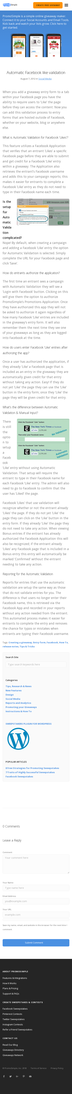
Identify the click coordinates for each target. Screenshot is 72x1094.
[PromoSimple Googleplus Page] (17, 1076)
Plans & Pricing (10, 988)
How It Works (9, 983)
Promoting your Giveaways (21, 707)
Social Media (45, 78)
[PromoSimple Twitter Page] (10, 1076)
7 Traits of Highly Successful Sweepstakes (30, 772)
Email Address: (9, 896)
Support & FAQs (11, 993)
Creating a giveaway (20, 642)
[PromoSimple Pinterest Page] (23, 1076)
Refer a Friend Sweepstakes (17, 1029)
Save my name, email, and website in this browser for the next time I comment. (35, 927)
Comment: (8, 852)
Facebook (52, 642)
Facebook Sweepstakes (19, 776)
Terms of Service (38, 1068)
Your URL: (7, 909)
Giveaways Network (13, 1055)
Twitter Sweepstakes (14, 1019)
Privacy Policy (57, 1068)
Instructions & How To (19, 711)
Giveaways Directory (13, 1049)
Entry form (39, 642)
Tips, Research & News (18, 686)
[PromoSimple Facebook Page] (4, 1076)
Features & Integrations (15, 978)
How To (63, 642)
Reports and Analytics (18, 702)
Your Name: (8, 882)
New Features (13, 690)
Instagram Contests (13, 1024)
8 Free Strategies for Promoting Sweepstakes (32, 768)
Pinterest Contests (12, 1013)
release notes (11, 646)
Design (10, 694)
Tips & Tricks (27, 646)
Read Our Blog (10, 1044)
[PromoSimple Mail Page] (30, 1076)
